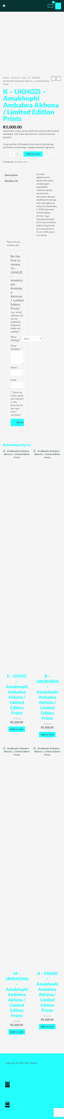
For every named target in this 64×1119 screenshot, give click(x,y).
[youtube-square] (7, 1105)
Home (6, 77)
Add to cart (33, 153)
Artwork (15, 77)
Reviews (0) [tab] (11, 180)
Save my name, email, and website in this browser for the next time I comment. (17, 403)
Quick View (16, 668)
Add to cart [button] (16, 729)
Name (14, 367)
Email (14, 379)
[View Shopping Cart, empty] (50, 5)
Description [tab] (11, 175)
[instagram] (9, 1085)
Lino (24, 77)
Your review (16, 347)
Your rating (15, 338)
